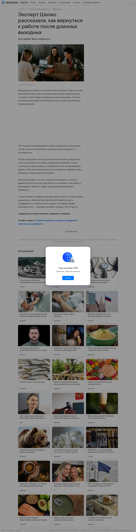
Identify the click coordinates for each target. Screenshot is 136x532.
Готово (68, 278)
